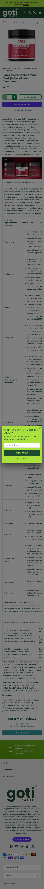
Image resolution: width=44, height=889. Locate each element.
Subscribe (22, 453)
